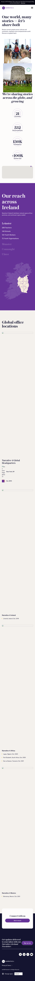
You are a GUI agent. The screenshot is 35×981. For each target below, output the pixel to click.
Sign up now (27, 943)
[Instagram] (24, 954)
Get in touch (17, 920)
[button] (31, 167)
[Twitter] (27, 954)
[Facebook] (20, 954)
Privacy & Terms (6, 965)
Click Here (23, 3)
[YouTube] (31, 954)
